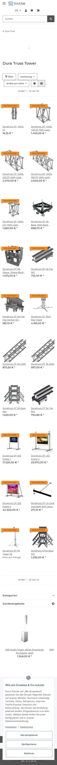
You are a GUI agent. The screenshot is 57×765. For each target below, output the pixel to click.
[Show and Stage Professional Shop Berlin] (16, 3)
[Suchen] (50, 18)
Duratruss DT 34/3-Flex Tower (41, 318)
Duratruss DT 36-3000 (42, 364)
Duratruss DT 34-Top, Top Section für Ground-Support (14, 318)
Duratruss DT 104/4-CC (13, 128)
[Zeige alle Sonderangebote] (53, 603)
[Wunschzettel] (32, 10)
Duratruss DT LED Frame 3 (12, 505)
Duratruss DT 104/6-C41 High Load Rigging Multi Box (13, 223)
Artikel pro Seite (15, 83)
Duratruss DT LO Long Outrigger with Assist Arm (42, 505)
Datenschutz (26, 727)
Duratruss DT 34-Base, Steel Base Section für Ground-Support (41, 223)
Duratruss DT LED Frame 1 (12, 457)
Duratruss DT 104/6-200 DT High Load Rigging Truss (13, 176)
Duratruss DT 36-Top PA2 (42, 410)
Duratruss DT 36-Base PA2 (14, 410)
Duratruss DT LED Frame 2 (40, 457)
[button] (26, 10)
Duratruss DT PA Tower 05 (11, 552)
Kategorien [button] (10, 595)
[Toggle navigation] (4, 2)
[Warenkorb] (38, 10)
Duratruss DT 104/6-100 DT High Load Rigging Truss (41, 128)
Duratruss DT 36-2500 (14, 364)
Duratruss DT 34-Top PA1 (42, 271)
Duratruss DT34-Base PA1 (42, 552)
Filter (10, 76)
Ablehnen (29, 753)
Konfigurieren (29, 744)
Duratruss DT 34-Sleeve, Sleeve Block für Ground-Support (13, 271)
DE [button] (16, 10)
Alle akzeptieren (29, 735)
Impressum (11, 727)
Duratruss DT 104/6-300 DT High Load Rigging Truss (41, 176)
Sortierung (26, 76)
